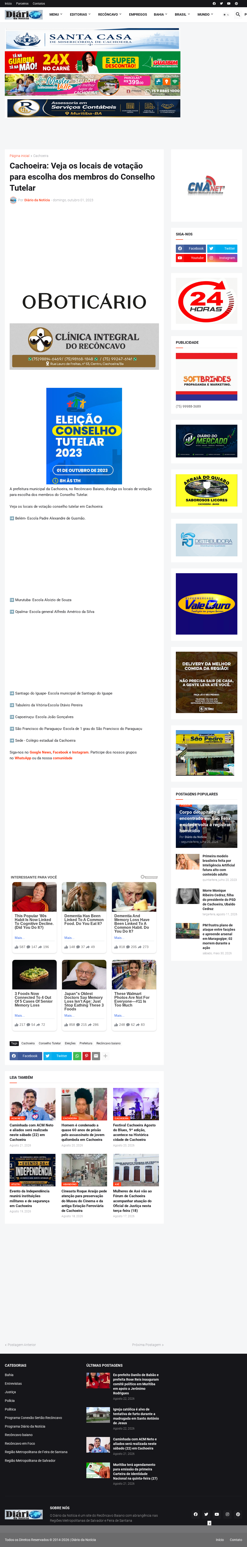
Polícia (10, 1401)
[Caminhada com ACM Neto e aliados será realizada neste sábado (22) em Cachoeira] (98, 1445)
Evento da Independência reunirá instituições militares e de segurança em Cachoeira (29, 1198)
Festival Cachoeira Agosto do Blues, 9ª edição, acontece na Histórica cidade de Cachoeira (134, 1132)
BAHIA (159, 14)
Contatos (39, 3)
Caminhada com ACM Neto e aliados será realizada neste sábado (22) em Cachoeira (31, 1132)
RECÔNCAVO (108, 14)
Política (10, 1409)
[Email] (96, 1056)
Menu (54, 14)
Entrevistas (13, 1383)
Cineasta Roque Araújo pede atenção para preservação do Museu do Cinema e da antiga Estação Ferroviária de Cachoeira (84, 1201)
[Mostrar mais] (105, 1056)
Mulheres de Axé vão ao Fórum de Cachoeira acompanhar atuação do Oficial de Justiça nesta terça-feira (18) (132, 1201)
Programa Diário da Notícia (25, 1426)
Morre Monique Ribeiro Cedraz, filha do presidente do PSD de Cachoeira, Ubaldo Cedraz (219, 900)
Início (8, 3)
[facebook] (214, 3)
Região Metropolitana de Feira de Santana (36, 1452)
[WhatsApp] (77, 1056)
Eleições (70, 1043)
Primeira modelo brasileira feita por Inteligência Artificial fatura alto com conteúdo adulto (219, 865)
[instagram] (227, 1514)
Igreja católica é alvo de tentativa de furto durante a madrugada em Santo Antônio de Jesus (136, 1416)
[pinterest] (236, 3)
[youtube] (229, 3)
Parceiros (22, 3)
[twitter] (221, 3)
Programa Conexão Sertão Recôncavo (33, 1418)
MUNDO (204, 14)
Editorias (78, 14)
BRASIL (180, 14)
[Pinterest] (86, 1056)
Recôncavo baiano (108, 1043)
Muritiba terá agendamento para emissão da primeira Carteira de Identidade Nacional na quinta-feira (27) (135, 1471)
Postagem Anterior (22, 1345)
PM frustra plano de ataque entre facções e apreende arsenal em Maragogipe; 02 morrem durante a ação (219, 936)
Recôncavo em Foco (20, 1443)
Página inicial (19, 156)
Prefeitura (86, 1043)
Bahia (9, 1375)
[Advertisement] (92, 131)
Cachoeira (40, 156)
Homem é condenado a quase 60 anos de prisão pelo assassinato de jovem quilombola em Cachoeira (83, 1132)
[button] (226, 14)
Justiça (10, 1392)
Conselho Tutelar (50, 1043)
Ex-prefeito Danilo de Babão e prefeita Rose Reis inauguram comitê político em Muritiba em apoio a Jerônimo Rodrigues (136, 1384)
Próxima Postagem (146, 1345)
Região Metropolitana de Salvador (30, 1460)
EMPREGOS (138, 14)
